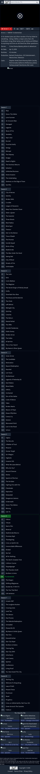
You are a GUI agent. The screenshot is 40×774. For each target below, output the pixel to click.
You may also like (20, 713)
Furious (10, 726)
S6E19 (28, 29)
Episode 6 (7, 737)
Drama (16, 46)
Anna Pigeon (10, 718)
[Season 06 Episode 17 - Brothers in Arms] (17, 29)
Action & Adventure (30, 46)
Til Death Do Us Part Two (11, 745)
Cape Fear (30, 750)
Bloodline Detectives (30, 718)
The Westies (30, 742)
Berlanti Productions (15, 55)
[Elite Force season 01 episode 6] (10, 731)
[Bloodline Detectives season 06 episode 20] (30, 715)
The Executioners (30, 753)
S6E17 (22, 29)
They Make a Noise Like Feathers (14, 729)
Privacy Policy (28, 771)
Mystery (20, 46)
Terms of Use (18, 771)
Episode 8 (7, 753)
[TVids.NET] (7, 2)
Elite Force (10, 734)
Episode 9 (27, 729)
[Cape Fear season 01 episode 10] (30, 748)
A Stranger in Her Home (32, 720)
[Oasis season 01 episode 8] (10, 748)
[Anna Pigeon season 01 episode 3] (10, 715)
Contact (10, 771)
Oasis (10, 750)
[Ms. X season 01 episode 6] (10, 739)
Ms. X (10, 742)
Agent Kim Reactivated (30, 726)
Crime (11, 46)
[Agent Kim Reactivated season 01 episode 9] (30, 723)
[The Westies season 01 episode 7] (30, 739)
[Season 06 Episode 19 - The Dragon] (32, 29)
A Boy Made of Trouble (31, 745)
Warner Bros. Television (16, 57)
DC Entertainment (29, 55)
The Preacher (8, 720)
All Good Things (29, 737)
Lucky (30, 734)
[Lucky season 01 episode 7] (30, 731)
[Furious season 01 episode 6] (10, 723)
